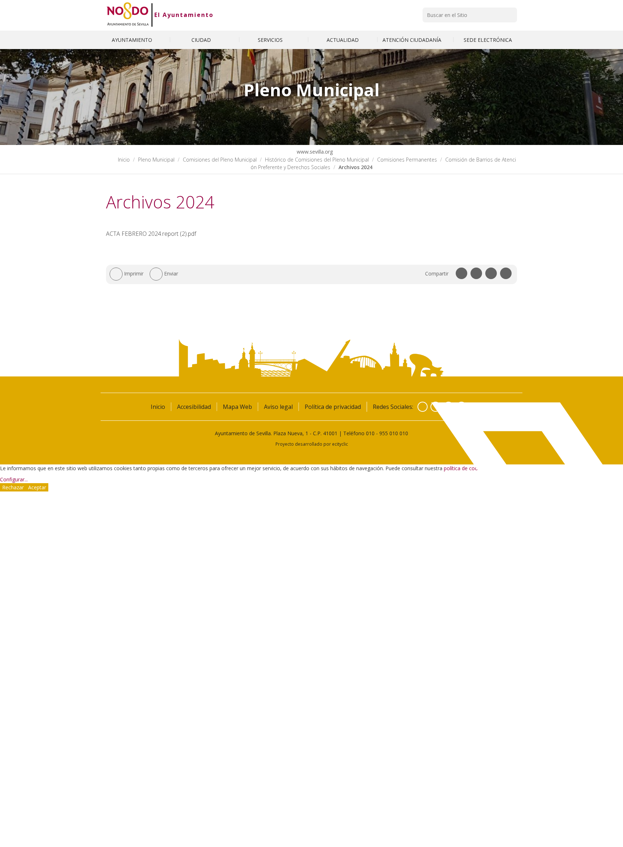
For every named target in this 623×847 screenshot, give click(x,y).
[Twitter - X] (435, 407)
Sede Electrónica (488, 39)
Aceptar (37, 487)
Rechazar (13, 487)
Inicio (124, 159)
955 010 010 (393, 433)
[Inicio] (128, 14)
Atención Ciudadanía (413, 39)
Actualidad (343, 39)
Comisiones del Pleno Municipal (220, 159)
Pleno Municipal (156, 159)
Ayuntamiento (133, 39)
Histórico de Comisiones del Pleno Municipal (317, 159)
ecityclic (340, 444)
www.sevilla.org (314, 151)
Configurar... (14, 479)
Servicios (271, 39)
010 (370, 433)
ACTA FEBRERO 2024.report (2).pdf (151, 234)
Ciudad (201, 39)
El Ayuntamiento (183, 15)
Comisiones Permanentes (407, 159)
